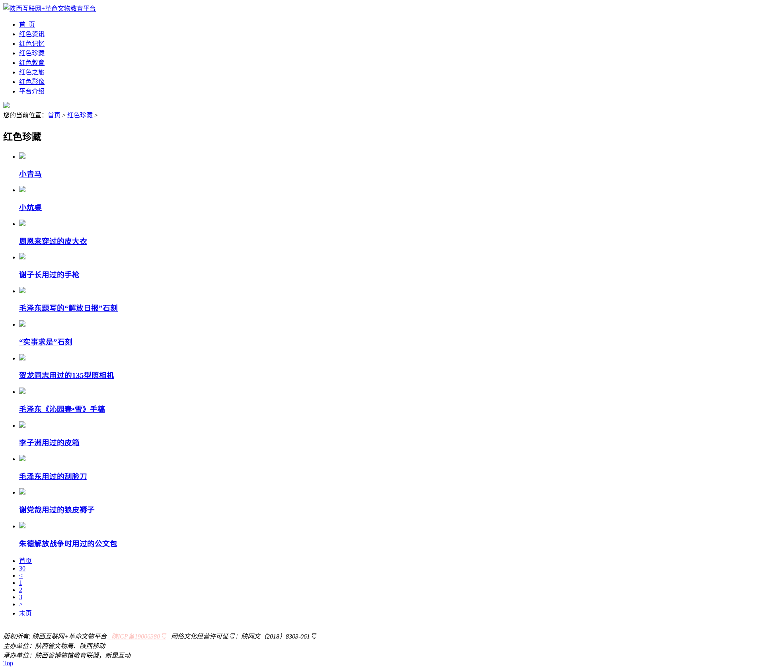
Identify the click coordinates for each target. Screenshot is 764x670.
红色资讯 (32, 34)
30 (22, 568)
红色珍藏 (32, 53)
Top (8, 663)
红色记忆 (32, 43)
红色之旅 (32, 72)
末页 (25, 613)
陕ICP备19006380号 (137, 636)
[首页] (49, 8)
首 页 (27, 24)
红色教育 (32, 62)
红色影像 (32, 81)
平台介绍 (32, 91)
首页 (54, 115)
